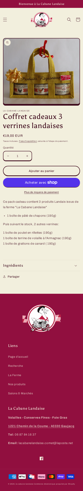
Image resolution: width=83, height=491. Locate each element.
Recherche (15, 365)
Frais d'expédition (28, 141)
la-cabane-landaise (24, 484)
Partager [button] (14, 276)
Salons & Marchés (20, 393)
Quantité (8, 147)
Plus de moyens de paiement (41, 192)
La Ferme (14, 375)
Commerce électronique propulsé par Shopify (54, 484)
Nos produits (16, 384)
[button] (5, 19)
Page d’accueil (18, 356)
